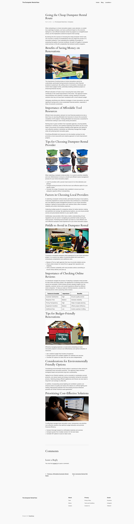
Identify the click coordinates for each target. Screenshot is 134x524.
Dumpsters (70, 21)
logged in (55, 463)
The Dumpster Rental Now (30, 2)
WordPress (31, 516)
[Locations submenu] (111, 2)
